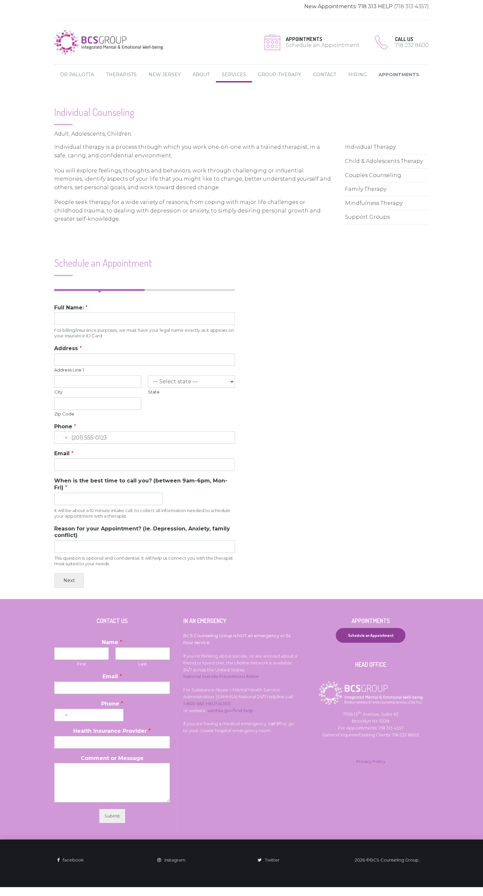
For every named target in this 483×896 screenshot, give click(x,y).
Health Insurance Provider (112, 731)
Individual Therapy (370, 147)
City (58, 391)
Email (64, 453)
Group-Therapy (279, 75)
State (154, 391)
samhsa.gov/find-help (230, 710)
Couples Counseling (373, 175)
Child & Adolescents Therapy (384, 161)
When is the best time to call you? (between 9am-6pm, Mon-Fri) (140, 484)
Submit (112, 815)
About (201, 75)
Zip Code (64, 413)
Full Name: (71, 307)
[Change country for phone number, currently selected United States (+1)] (61, 437)
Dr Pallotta (77, 75)
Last (142, 663)
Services (234, 75)
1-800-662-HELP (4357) (207, 703)
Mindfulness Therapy (373, 203)
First (81, 663)
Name (112, 642)
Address (68, 348)
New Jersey (165, 75)
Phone (65, 426)
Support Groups (367, 217)
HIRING (357, 75)
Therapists (121, 75)
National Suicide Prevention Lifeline (221, 676)
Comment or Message (112, 758)
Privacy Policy (370, 761)
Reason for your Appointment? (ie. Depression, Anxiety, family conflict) (142, 532)
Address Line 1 (69, 369)
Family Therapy (365, 189)
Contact (324, 75)
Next (69, 580)
